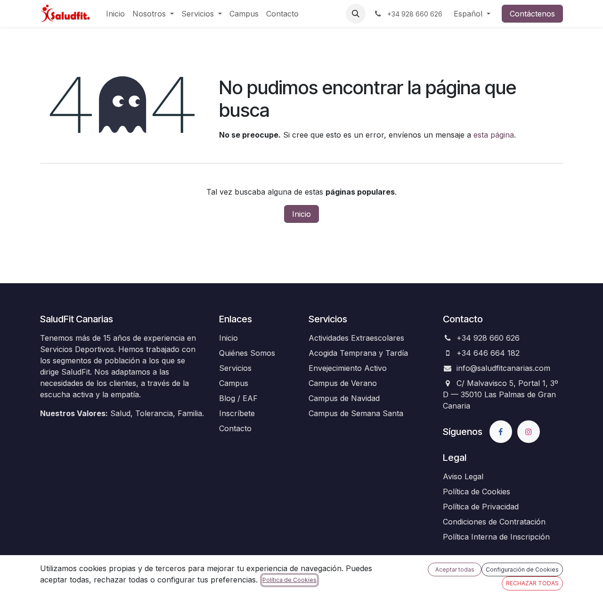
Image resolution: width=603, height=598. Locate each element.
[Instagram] (528, 431)
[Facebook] (500, 431)
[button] (356, 14)
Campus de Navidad (344, 398)
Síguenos (462, 431)
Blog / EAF (238, 398)
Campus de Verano (343, 383)
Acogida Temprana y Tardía (358, 353)
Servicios (235, 368)
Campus (233, 383)
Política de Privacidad (481, 506)
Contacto (235, 428)
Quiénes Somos (247, 353)
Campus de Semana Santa (356, 413)
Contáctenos (532, 13)
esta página (493, 134)
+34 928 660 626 (488, 338)
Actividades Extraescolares (356, 338)
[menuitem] (115, 13)
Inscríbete (237, 413)
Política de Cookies (476, 491)
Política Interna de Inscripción (496, 536)
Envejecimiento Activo (348, 368)
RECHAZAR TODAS (532, 583)
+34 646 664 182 (488, 353)
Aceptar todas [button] (454, 569)
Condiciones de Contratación (494, 521)
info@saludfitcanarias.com (503, 368)
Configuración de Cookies (522, 569)
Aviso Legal (463, 476)
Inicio (301, 214)
